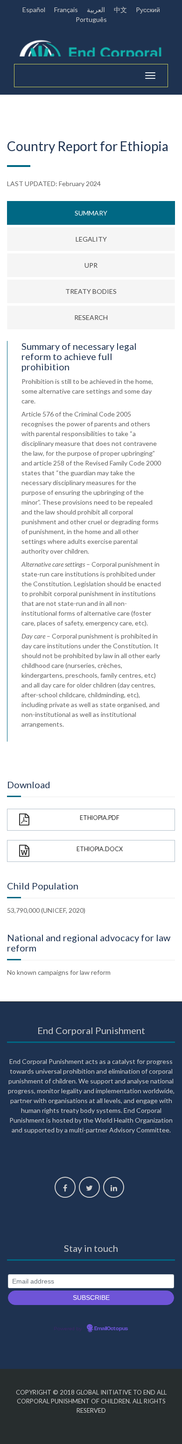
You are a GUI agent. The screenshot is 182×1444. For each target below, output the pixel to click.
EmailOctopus (111, 1328)
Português (91, 19)
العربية (96, 9)
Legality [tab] (91, 239)
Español (33, 9)
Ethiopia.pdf (99, 817)
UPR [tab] (91, 265)
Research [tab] (91, 317)
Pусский (148, 9)
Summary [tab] (91, 213)
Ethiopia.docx (100, 849)
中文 (120, 9)
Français (66, 9)
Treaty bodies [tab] (91, 291)
